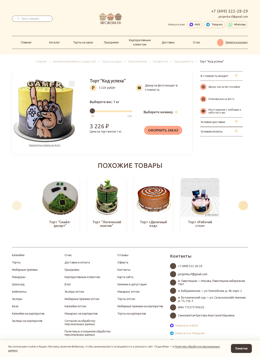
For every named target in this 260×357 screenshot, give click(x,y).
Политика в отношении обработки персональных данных (87, 333)
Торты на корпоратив (131, 313)
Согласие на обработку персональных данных (80, 322)
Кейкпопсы (19, 291)
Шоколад (18, 284)
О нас (196, 42)
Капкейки (18, 255)
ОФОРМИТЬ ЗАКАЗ (163, 130)
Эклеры (17, 299)
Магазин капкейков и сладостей (74, 61)
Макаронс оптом (128, 291)
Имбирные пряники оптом (82, 299)
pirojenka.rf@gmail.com (233, 16)
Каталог (54, 42)
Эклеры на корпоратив (27, 320)
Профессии (160, 61)
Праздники (111, 42)
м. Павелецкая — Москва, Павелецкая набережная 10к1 (211, 282)
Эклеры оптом (74, 291)
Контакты (123, 269)
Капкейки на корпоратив (28, 313)
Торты (16, 262)
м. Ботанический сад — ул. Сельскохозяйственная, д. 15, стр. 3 (212, 299)
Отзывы (122, 255)
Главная (26, 42)
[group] (60, 205)
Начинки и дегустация (132, 284)
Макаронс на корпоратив (81, 313)
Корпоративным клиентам (140, 42)
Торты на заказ (83, 42)
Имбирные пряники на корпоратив (140, 306)
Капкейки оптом (75, 306)
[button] (17, 205)
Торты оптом (126, 299)
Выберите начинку (158, 112)
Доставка (168, 42)
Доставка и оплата (77, 262)
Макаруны (18, 277)
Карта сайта (125, 277)
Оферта (122, 262)
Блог (68, 284)
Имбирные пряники (25, 269)
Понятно (241, 348)
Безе (15, 306)
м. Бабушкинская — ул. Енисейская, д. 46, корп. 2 (210, 290)
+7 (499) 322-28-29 (229, 11)
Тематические (137, 61)
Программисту (184, 61)
